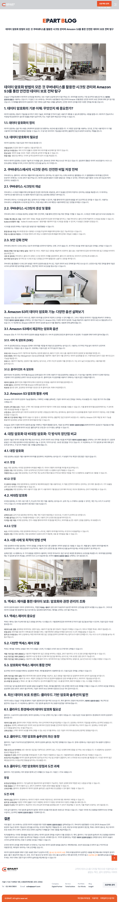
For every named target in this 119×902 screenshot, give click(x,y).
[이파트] (8, 4)
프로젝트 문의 (93, 855)
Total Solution (70, 886)
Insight (91, 886)
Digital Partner (57, 886)
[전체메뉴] (115, 4)
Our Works (82, 886)
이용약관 (95, 898)
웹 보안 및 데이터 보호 (57, 852)
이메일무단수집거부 (107, 898)
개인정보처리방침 (83, 898)
